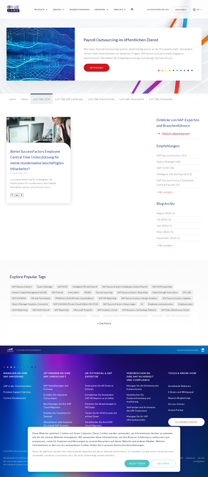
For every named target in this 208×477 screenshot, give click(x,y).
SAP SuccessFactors (171, 155)
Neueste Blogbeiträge (179, 398)
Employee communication (160, 304)
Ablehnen (163, 463)
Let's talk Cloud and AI (131, 99)
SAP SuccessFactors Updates (177, 298)
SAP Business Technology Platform (139, 310)
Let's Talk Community (161, 99)
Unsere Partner (176, 410)
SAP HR (140, 327)
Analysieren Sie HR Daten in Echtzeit (99, 387)
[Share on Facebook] (22, 195)
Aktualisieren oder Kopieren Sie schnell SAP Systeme (58, 424)
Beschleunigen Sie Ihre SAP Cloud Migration (57, 406)
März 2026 (164, 231)
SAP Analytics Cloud (107, 310)
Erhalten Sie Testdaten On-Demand (57, 415)
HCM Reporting (19, 310)
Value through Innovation (165, 292)
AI (142, 304)
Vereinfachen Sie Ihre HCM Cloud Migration (98, 424)
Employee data (185, 304)
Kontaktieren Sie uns (158, 9)
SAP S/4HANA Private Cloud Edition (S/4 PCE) (75, 304)
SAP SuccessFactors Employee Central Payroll (175, 182)
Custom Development (14, 398)
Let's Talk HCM (41, 99)
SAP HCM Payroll (40, 310)
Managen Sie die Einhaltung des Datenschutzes (143, 387)
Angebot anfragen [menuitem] (80, 9)
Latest (12, 99)
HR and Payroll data (40, 298)
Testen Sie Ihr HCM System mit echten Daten (101, 415)
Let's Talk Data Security (101, 99)
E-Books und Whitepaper (181, 392)
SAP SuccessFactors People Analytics (139, 298)
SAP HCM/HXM (124, 327)
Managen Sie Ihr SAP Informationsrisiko (137, 418)
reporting (157, 315)
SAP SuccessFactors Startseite (27, 315)
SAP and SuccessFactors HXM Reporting (66, 315)
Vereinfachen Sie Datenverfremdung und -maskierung (139, 398)
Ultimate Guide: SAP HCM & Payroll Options (125, 315)
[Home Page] (13, 9)
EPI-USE (187, 292)
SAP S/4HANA (19, 298)
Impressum (190, 458)
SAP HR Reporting (107, 298)
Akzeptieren (137, 463)
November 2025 (168, 237)
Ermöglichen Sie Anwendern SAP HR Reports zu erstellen (99, 396)
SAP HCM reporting (162, 286)
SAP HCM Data (38, 327)
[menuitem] (41, 9)
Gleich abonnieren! (175, 133)
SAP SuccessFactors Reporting (132, 292)
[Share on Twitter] (12, 195)
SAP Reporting (61, 310)
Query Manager (168, 161)
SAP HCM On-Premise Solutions (67, 327)
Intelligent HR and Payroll (174, 174)
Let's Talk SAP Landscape (69, 99)
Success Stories (176, 404)
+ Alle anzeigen (164, 191)
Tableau (95, 315)
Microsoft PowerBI (83, 310)
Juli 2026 (163, 219)
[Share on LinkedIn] (17, 195)
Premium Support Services (17, 392)
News (24, 99)
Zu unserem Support (186, 422)
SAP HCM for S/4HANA (99, 327)
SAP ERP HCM (19, 327)
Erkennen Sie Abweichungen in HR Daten (100, 406)
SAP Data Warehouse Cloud (175, 310)
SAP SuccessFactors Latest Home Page (168, 327)
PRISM (87, 292)
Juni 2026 (164, 225)
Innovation (73, 292)
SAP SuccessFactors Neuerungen (119, 304)
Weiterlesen (96, 67)
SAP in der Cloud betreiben (17, 386)
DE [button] (198, 9)
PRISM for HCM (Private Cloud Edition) (74, 298)
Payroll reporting (104, 292)
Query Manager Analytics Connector (30, 304)
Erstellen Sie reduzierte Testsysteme (55, 396)
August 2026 (165, 213)
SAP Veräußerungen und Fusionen (56, 387)
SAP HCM (165, 167)
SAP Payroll (57, 292)
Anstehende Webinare (179, 386)
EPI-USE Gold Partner (177, 315)
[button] (196, 9)
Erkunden (180, 9)
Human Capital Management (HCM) (29, 292)
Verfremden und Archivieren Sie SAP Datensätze (141, 409)
